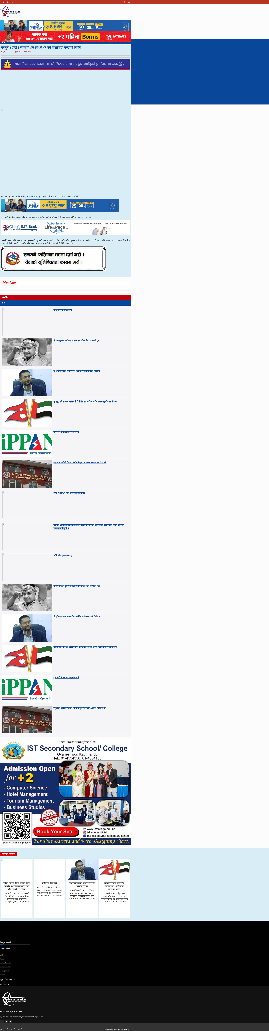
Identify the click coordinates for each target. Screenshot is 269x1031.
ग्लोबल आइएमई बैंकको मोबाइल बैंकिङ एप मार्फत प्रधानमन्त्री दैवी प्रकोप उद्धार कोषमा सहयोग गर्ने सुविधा (88, 526)
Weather (2, 975)
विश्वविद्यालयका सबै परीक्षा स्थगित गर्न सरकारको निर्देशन (76, 371)
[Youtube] (10, 1021)
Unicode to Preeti (5, 963)
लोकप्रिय (5, 297)
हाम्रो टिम (2, 959)
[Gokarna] (53, 274)
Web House (125, 1029)
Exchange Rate (4, 971)
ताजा (3, 303)
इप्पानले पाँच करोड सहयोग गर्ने (66, 432)
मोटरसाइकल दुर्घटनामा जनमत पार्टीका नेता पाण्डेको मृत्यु (76, 341)
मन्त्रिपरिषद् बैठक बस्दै (62, 310)
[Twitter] (6, 1021)
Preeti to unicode (5, 967)
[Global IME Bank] (65, 237)
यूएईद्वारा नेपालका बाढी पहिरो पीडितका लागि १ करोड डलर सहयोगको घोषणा (85, 402)
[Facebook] (2, 1021)
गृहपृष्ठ (1, 955)
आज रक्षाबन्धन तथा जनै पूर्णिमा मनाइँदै (69, 493)
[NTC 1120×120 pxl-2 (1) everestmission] (60, 214)
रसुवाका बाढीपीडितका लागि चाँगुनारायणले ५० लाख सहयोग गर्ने (79, 463)
